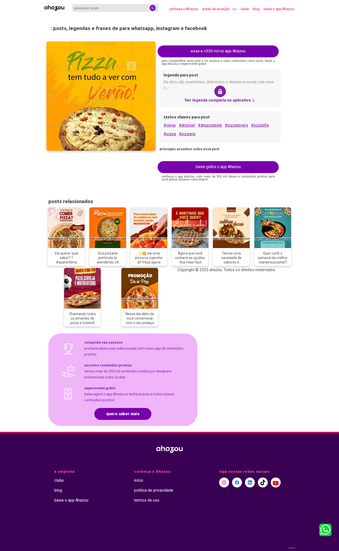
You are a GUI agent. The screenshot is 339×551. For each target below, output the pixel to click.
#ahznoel (187, 125)
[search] (153, 8)
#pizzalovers (236, 125)
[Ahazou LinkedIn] (250, 482)
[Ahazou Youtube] (276, 482)
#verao (170, 125)
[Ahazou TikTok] (263, 482)
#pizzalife (260, 125)
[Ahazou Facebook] (237, 482)
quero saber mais (122, 413)
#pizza (170, 134)
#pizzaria (187, 134)
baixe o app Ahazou (279, 9)
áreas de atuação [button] (216, 9)
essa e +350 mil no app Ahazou (218, 51)
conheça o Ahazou (183, 9)
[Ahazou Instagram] (224, 482)
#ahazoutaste (210, 125)
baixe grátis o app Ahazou (218, 166)
